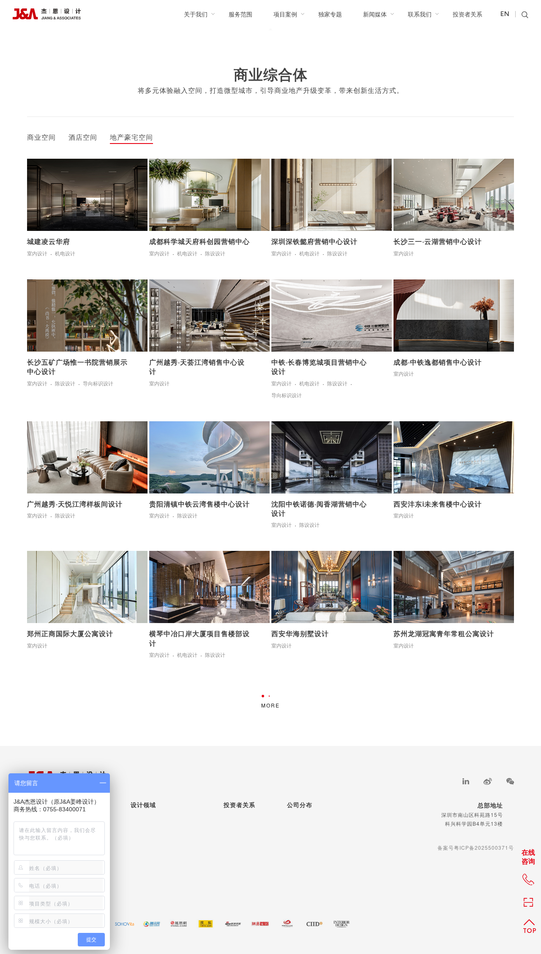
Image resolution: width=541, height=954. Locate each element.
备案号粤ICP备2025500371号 (475, 847)
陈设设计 (215, 254)
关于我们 (196, 14)
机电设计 (65, 254)
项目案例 (285, 14)
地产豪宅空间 (131, 138)
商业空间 (41, 138)
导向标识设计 (98, 384)
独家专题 (330, 14)
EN (504, 14)
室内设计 (37, 254)
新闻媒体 (375, 14)
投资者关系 (467, 14)
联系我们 (420, 14)
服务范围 (240, 14)
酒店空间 (82, 138)
